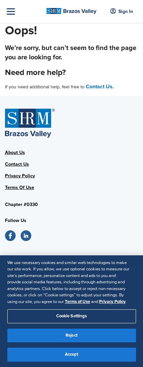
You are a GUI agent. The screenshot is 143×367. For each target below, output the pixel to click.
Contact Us (17, 164)
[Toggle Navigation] (25, 11)
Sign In (125, 11)
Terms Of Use (19, 187)
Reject (71, 335)
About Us (15, 152)
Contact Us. (100, 86)
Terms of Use (77, 301)
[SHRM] (72, 9)
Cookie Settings (71, 316)
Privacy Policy (20, 176)
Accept (71, 354)
